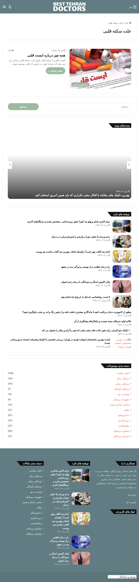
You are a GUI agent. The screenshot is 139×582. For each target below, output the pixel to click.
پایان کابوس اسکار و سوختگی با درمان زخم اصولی (85, 281)
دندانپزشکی (123, 415)
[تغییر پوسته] (10, 8)
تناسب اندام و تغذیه (119, 404)
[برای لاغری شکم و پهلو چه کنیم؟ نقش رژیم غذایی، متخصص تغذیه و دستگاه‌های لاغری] (122, 226)
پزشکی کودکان (121, 389)
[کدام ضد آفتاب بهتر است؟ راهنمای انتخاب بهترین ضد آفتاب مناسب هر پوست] (122, 256)
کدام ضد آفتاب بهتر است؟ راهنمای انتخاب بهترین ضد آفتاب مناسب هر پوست (73, 251)
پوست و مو (123, 394)
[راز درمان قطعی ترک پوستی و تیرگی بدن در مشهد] (122, 271)
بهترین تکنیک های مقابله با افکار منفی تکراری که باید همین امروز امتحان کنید (82, 195)
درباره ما (132, 494)
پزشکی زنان (123, 378)
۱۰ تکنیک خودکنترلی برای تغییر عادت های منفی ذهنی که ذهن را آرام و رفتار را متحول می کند (86, 330)
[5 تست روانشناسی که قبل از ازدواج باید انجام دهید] (122, 301)
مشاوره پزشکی (121, 431)
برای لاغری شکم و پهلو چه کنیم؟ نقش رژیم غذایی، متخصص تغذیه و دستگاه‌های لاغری (68, 221)
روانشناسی (123, 425)
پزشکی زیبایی (122, 383)
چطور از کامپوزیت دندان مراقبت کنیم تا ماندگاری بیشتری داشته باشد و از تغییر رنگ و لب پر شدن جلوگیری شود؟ (76, 311)
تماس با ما (131, 502)
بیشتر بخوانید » (55, 70)
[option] (69, 165)
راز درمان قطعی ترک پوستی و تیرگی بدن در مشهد (85, 266)
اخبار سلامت (123, 373)
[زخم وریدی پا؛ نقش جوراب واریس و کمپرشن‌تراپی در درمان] (122, 241)
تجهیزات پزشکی (121, 399)
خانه (127, 23)
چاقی (126, 410)
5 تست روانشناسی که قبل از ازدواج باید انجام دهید (85, 296)
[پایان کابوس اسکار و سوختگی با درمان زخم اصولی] (122, 286)
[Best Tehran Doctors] (69, 6)
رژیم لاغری (123, 420)
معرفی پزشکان (121, 436)
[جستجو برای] (4, 8)
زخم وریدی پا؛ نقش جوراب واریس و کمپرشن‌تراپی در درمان (80, 236)
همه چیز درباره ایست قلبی (46, 55)
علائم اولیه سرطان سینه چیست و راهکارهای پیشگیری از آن (102, 321)
